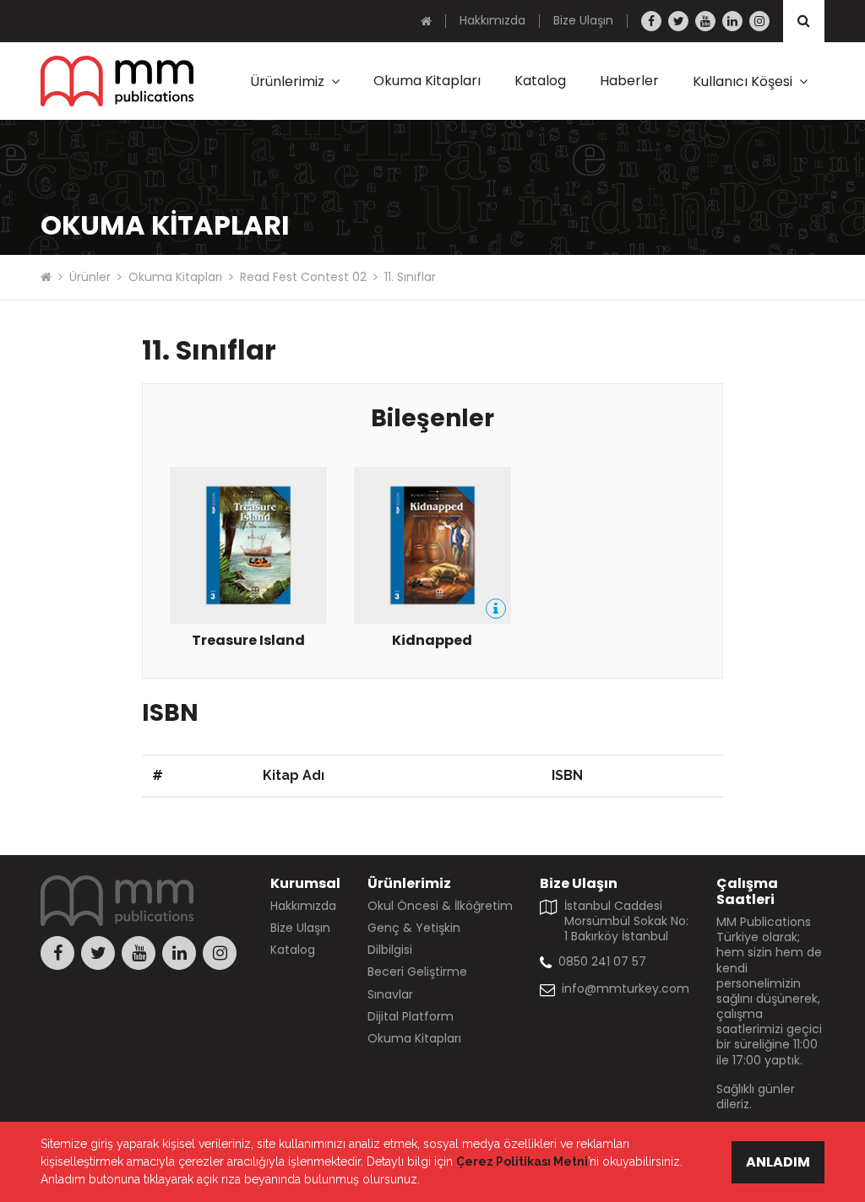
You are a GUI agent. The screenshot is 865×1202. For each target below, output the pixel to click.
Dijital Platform (410, 1016)
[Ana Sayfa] (426, 21)
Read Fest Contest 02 (303, 276)
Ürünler (90, 276)
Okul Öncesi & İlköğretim (440, 905)
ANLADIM (778, 1162)
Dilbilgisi (389, 949)
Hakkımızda (492, 20)
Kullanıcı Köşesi (742, 81)
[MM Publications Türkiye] (117, 81)
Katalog (540, 80)
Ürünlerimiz (287, 81)
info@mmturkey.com (625, 988)
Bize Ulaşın (583, 20)
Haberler (629, 80)
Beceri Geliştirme (417, 971)
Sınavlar (390, 994)
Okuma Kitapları (427, 80)
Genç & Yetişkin (413, 927)
